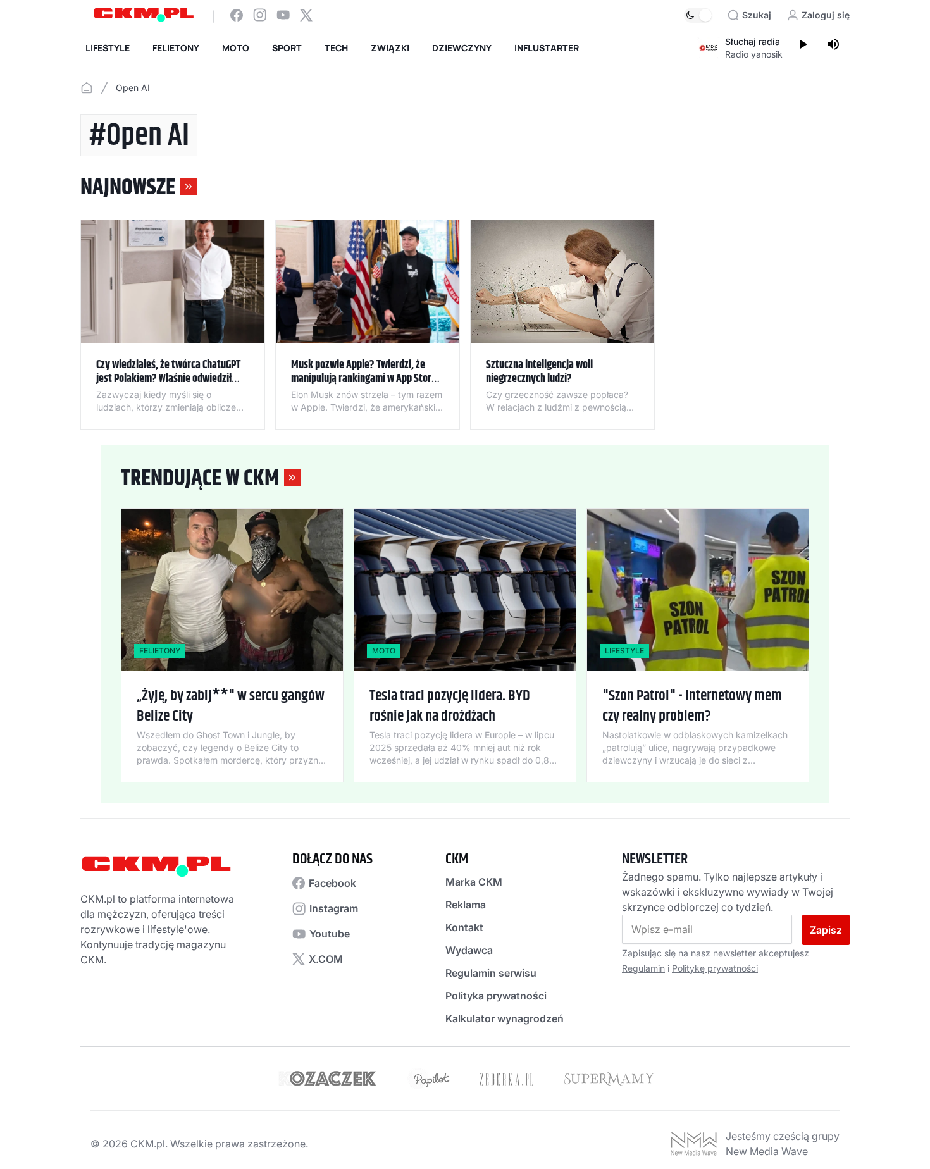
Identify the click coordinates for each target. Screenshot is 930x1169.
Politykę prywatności (715, 968)
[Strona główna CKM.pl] (143, 15)
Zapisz (826, 930)
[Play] (802, 45)
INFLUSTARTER (546, 48)
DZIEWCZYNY (462, 48)
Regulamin (643, 968)
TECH (336, 48)
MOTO (235, 48)
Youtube (329, 933)
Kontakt (464, 927)
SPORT (287, 48)
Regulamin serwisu (490, 973)
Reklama (465, 904)
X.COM (326, 959)
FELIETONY (175, 48)
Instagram (333, 908)
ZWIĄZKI (390, 48)
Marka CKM (473, 881)
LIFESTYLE (107, 48)
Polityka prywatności (496, 995)
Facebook (332, 883)
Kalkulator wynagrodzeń (504, 1018)
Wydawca (469, 950)
